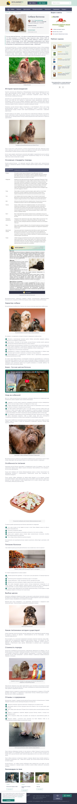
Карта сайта (48, 795)
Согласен (8, 800)
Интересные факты (37, 9)
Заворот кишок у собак (61, 23)
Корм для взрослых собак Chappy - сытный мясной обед (64, 68)
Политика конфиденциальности (41, 797)
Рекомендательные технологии (38, 798)
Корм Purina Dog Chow (63, 54)
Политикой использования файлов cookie (12, 797)
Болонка (11, 12)
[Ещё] (69, 9)
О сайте (34, 795)
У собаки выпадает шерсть (59, 29)
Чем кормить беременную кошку (60, 34)
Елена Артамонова (39, 20)
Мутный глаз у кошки (57, 31)
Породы (64, 9)
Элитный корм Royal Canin (64, 59)
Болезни (19, 9)
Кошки (68, 795)
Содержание (56, 9)
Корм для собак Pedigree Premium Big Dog (63, 46)
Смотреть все (69, 12)
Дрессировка (26, 9)
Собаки (12, 9)
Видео (34, 797)
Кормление (48, 9)
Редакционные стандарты (40, 795)
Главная (7, 12)
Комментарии (31, 30)
